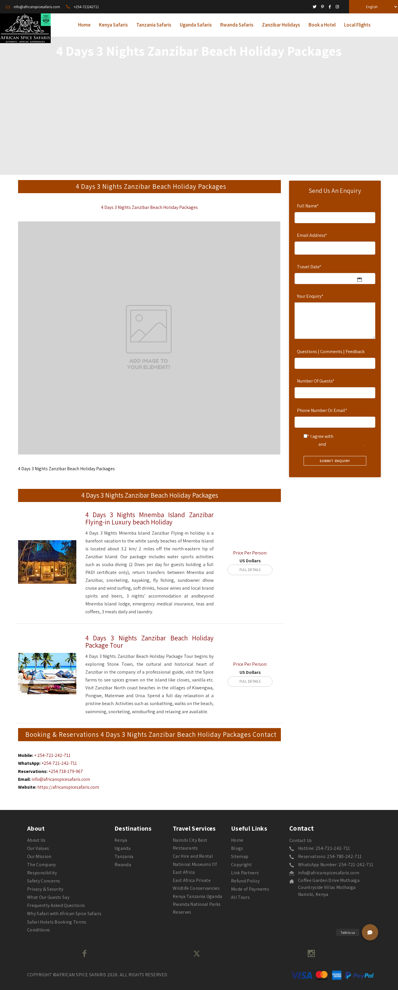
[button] (370, 932)
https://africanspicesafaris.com (68, 787)
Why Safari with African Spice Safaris (64, 913)
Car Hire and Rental (193, 856)
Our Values (38, 848)
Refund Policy (245, 881)
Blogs (237, 848)
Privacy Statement (345, 444)
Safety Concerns (43, 881)
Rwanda (123, 865)
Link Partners (245, 873)
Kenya (121, 840)
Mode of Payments (250, 889)
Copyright (241, 865)
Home (237, 840)
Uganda (123, 848)
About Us (36, 840)
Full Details (249, 569)
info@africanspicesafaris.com (60, 779)
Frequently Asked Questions (56, 905)
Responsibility (42, 873)
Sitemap (239, 856)
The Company (41, 865)
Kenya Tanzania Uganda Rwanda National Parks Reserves (197, 904)
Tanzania (124, 856)
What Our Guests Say (48, 897)
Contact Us (300, 840)
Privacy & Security (45, 889)
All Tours (240, 897)
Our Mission (39, 856)
